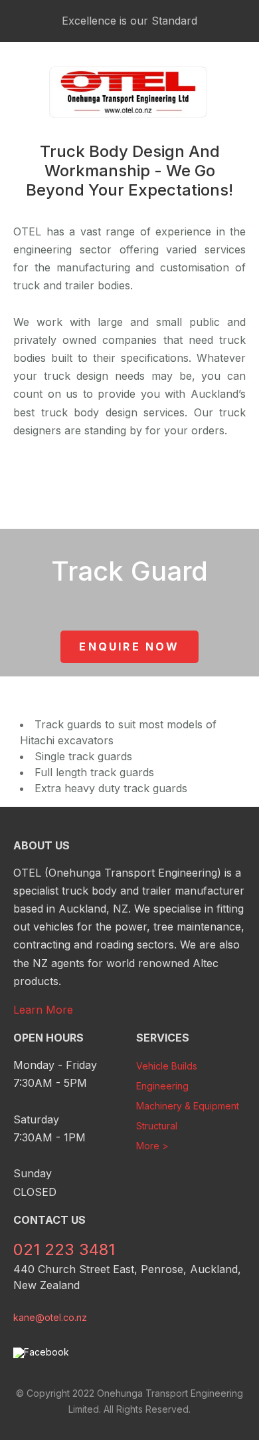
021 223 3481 (236, 92)
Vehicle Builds (166, 1066)
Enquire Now (129, 646)
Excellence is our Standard (129, 20)
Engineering (162, 1085)
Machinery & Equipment (187, 1105)
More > (152, 1145)
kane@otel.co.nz (50, 1317)
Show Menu (21, 92)
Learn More (43, 1009)
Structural (156, 1125)
